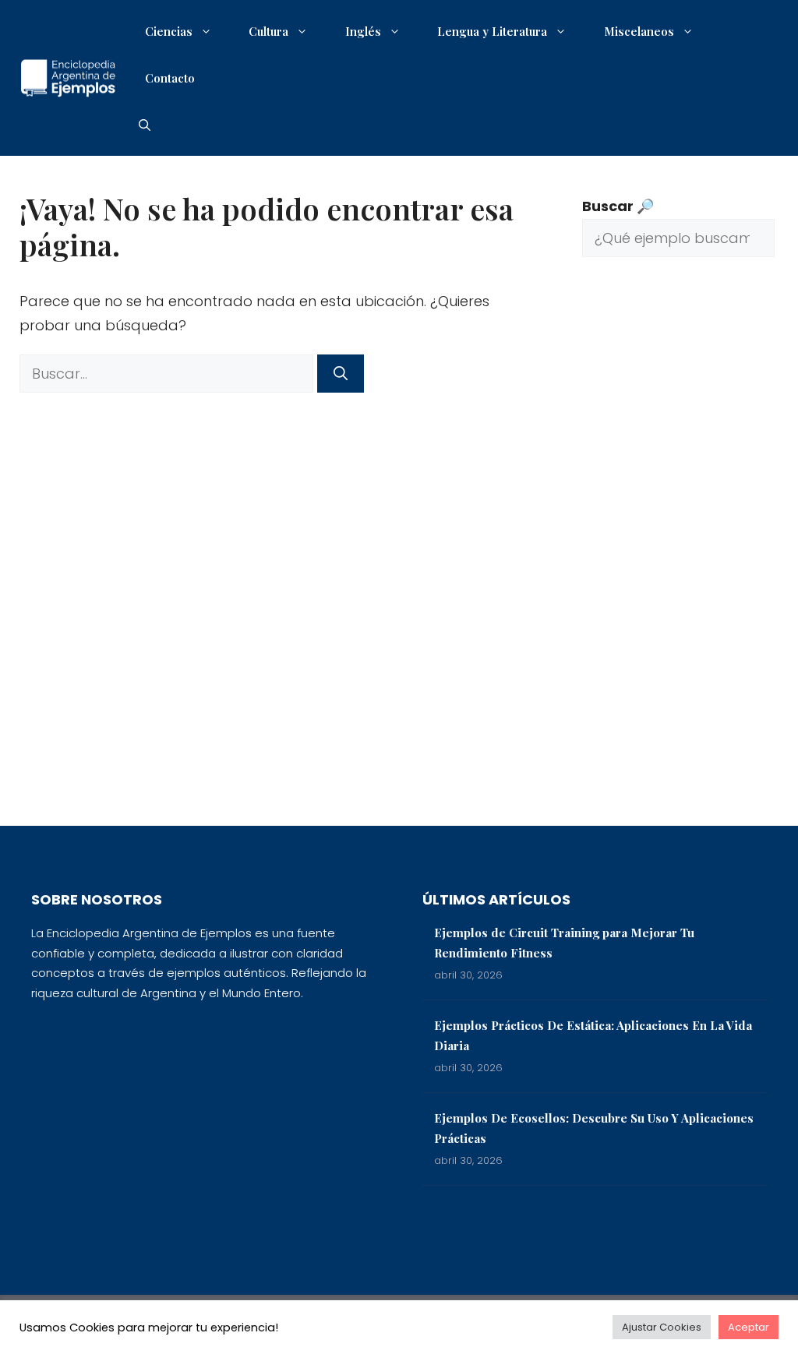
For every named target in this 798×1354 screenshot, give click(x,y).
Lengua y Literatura (492, 31)
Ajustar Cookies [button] (661, 1327)
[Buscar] (340, 373)
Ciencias (168, 31)
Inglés (363, 31)
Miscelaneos (639, 31)
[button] (144, 124)
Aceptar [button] (748, 1327)
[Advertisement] (678, 553)
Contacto (170, 78)
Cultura (268, 31)
